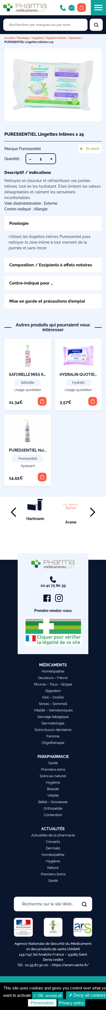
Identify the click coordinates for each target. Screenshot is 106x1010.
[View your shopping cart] (81, 7)
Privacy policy (71, 1003)
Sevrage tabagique (53, 717)
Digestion (53, 691)
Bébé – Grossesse (53, 802)
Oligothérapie (53, 743)
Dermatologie (53, 723)
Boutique (23, 38)
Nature (53, 868)
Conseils (53, 842)
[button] (42, 401)
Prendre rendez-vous (53, 610)
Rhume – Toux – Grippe (53, 684)
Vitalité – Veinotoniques (53, 710)
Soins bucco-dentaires (53, 730)
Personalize (42, 1003)
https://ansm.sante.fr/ (70, 965)
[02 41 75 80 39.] (63, 7)
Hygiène (37, 38)
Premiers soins (53, 769)
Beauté (53, 789)
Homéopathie (53, 671)
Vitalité (53, 795)
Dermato (53, 848)
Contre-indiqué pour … (31, 283)
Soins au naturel (53, 776)
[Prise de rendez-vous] (71, 7)
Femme (53, 736)
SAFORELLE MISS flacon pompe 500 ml (44, 374)
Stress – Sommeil (53, 704)
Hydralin (78, 383)
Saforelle (27, 383)
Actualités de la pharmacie (53, 835)
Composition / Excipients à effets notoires (50, 265)
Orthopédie (53, 808)
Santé (53, 763)
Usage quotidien (27, 390)
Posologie (19, 223)
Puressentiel (27, 459)
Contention (53, 815)
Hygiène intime (56, 38)
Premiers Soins (53, 874)
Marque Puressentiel (22, 149)
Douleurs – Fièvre (53, 678)
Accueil (9, 38)
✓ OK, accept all (47, 995)
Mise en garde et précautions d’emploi (47, 301)
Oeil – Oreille (53, 697)
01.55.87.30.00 (36, 965)
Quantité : (12, 159)
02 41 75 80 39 (53, 585)
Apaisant (75, 38)
